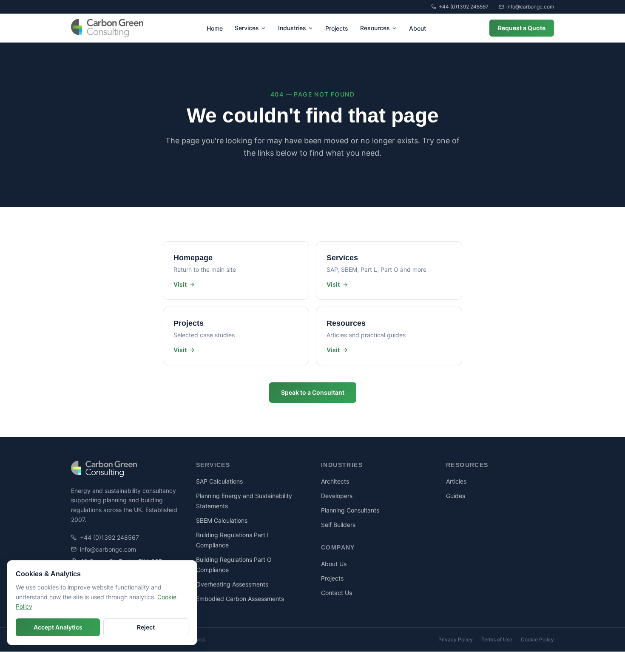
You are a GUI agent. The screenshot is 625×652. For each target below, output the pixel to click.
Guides (455, 495)
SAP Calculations (219, 481)
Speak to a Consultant (312, 392)
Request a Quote (521, 27)
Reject (146, 627)
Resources (375, 27)
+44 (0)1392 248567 (464, 6)
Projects (336, 28)
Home (215, 28)
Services (247, 27)
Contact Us (336, 592)
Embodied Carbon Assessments (240, 598)
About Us (334, 563)
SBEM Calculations (221, 520)
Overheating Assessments (232, 584)
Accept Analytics (58, 627)
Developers (336, 495)
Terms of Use (496, 639)
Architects (335, 481)
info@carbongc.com (530, 6)
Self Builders (338, 524)
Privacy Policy (455, 639)
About (417, 28)
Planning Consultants (350, 510)
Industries (292, 27)
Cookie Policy (537, 639)
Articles (456, 481)
